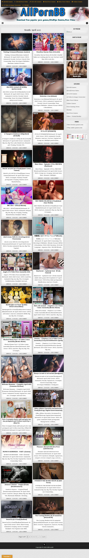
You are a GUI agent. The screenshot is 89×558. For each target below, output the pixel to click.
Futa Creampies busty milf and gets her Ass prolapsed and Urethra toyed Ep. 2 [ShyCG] (16, 421)
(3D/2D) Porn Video (22, 1)
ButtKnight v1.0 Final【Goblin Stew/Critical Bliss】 (16, 306)
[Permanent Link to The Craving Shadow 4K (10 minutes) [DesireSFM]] (48, 505)
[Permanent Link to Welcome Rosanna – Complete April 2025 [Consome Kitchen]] (16, 369)
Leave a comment (23, 66)
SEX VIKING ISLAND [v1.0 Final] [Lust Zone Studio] (48, 202)
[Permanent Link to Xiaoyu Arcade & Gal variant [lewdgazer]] (48, 363)
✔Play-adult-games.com (74, 128)
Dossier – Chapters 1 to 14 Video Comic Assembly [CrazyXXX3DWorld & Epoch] (48, 339)
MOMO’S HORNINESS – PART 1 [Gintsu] (16, 452)
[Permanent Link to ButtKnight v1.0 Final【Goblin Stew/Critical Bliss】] (16, 294)
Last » (44, 537)
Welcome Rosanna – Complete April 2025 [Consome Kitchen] (16, 385)
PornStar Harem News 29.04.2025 (48, 52)
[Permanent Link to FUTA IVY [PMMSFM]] (48, 121)
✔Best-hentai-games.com (75, 124)
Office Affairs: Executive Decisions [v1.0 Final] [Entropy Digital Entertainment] (48, 409)
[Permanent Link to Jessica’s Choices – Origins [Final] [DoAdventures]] (16, 474)
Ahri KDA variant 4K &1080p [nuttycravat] (16, 88)
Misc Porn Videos (64, 1)
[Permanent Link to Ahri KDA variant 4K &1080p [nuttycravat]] (16, 77)
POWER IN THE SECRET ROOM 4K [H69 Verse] (48, 482)
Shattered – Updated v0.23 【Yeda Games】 (48, 272)
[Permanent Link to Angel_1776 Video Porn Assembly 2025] (16, 262)
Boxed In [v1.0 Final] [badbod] (16, 519)
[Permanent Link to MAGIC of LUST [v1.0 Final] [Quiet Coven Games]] (16, 158)
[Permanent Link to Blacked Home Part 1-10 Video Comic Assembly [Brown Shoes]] (16, 329)
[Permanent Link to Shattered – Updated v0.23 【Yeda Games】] (48, 261)
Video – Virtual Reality (74, 116)
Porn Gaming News (48, 37)
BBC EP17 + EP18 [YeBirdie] (16, 205)
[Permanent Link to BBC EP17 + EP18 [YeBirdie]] (16, 195)
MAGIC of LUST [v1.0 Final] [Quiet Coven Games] (16, 170)
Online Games (77, 1)
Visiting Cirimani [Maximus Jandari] (16, 52)
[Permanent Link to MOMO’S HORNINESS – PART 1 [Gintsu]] (16, 442)
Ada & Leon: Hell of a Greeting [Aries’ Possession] (16, 238)
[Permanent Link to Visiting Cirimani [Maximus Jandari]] (16, 42)
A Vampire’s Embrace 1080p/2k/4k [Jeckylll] (16, 135)
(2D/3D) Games (8, 1)
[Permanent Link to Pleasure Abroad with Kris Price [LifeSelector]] (48, 436)
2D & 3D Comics (36, 1)
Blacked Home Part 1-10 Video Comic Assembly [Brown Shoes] (16, 341)
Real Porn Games (50, 1)
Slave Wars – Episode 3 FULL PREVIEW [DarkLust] (48, 165)
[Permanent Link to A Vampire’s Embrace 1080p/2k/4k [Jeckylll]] (16, 119)
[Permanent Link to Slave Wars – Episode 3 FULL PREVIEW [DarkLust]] (48, 154)
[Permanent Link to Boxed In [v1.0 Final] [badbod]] (16, 509)
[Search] (87, 23)
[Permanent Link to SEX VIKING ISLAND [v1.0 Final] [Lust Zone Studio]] (48, 190)
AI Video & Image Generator (12, 5)
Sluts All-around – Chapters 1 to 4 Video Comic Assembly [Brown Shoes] (48, 307)
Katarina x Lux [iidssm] (48, 96)
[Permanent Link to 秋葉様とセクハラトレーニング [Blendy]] (48, 226)
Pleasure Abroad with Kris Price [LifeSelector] (48, 448)
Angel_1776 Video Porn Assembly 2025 (16, 272)
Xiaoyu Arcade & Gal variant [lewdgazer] (48, 373)
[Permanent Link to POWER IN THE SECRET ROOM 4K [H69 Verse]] (48, 471)
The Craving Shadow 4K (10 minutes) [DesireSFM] (48, 517)
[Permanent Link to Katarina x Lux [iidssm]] (48, 79)
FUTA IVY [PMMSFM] (48, 131)
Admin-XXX (8, 66)
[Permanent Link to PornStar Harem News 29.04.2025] (48, 42)
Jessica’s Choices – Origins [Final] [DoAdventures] (17, 486)
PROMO (26, 5)
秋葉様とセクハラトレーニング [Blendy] (48, 236)
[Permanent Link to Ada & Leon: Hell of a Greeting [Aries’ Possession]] (16, 228)
